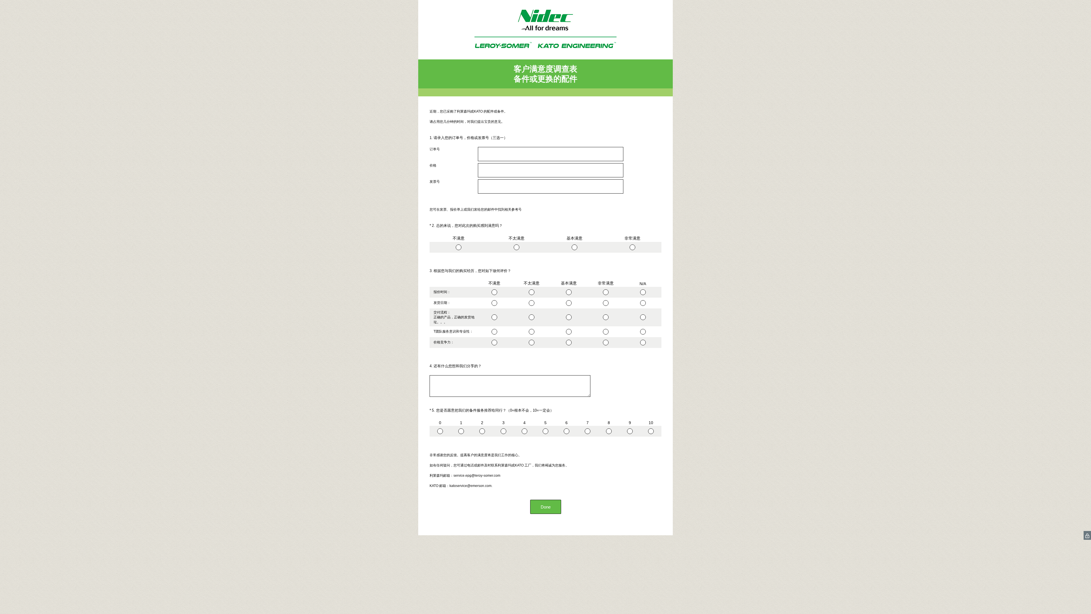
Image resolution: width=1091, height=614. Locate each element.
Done (546, 507)
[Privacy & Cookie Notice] (1087, 535)
